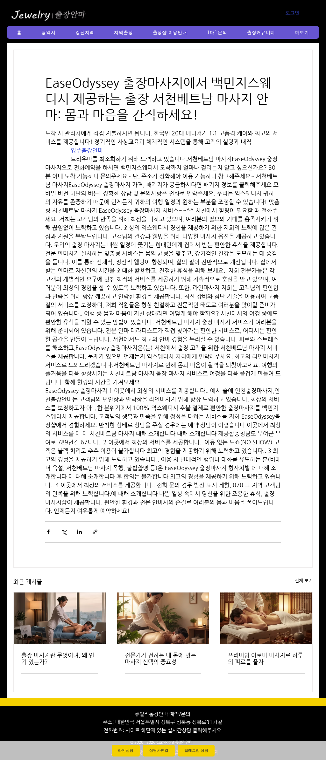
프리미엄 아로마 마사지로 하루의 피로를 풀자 (265, 658)
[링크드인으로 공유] (79, 532)
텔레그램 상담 (196, 750)
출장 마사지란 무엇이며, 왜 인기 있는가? (57, 658)
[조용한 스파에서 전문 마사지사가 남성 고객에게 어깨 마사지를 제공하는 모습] (163, 618)
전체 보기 (304, 580)
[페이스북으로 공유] (48, 532)
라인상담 (125, 750)
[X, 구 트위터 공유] (64, 532)
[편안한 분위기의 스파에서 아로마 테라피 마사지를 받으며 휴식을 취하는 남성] (266, 618)
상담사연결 (158, 750)
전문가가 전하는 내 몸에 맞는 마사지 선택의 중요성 (160, 658)
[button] (49, 32)
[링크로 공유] (95, 532)
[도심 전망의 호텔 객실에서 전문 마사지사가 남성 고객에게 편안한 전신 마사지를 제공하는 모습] (60, 618)
